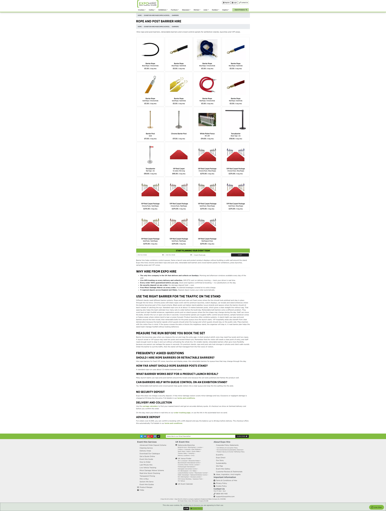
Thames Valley (182, 453)
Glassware (185, 10)
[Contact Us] (158, 436)
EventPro (219, 455)
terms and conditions (186, 398)
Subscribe (241, 436)
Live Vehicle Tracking (148, 468)
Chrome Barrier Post (179, 133)
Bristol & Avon (182, 447)
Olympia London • (196, 477)
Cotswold (187, 449)
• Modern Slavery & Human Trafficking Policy (230, 452)
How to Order (145, 462)
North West (181, 451)
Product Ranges (146, 487)
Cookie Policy (221, 486)
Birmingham (192, 447)
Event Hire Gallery (223, 469)
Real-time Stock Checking (150, 473)
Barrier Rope (150, 64)
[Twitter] (141, 436)
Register (227, 2)
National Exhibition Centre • (199, 475)
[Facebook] (145, 436)
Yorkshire (191, 453)
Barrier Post (150, 134)
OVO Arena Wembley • (185, 479)
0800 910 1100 (221, 494)
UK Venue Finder (184, 458)
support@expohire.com (225, 496)
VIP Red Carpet (179, 169)
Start (240, 255)
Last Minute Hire (146, 465)
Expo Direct (220, 458)
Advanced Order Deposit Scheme (153, 445)
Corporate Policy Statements (227, 445)
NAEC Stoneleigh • (184, 475)
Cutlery (151, 10)
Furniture (174, 10)
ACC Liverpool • (183, 461)
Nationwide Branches (186, 445)
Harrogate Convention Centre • (188, 469)
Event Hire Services (147, 442)
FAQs (142, 490)
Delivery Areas (145, 451)
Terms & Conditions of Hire (226, 480)
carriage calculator (150, 406)
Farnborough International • (187, 467)
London (199, 447)
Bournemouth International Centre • (189, 463)
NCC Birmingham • (184, 477)
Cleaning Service (146, 448)
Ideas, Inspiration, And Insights (228, 474)
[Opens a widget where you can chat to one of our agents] (376, 507)
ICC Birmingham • (183, 471)
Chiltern (180, 449)
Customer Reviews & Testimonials (229, 472)
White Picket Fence (207, 134)
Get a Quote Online (147, 456)
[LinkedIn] (155, 436)
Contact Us (219, 489)
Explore (225, 10)
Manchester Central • (201, 473)
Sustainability (221, 463)
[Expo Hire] (147, 4)
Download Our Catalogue (150, 454)
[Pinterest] (151, 436)
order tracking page (182, 413)
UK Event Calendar (185, 484)
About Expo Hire (222, 442)
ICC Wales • (193, 471)
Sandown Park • (198, 479)
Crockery (141, 10)
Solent (188, 451)
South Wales (196, 451)
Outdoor (215, 10)
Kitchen (196, 10)
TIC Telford (181, 481)
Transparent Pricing (147, 476)
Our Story (220, 460)
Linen (205, 10)
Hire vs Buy (144, 479)
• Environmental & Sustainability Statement (229, 450)
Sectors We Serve (146, 482)
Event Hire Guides (147, 484)
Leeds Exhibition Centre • (186, 473)
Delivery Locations (184, 455)
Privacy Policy (221, 483)
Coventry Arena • (183, 465)
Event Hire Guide (146, 459)
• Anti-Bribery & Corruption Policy (227, 448)
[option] (150, 50)
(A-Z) (193, 455)
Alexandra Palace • (195, 461)
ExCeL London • (194, 465)
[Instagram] (148, 436)
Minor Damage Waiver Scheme (152, 470)
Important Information (225, 477)
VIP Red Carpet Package (207, 169)
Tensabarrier (236, 134)
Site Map (219, 466)
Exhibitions (162, 10)
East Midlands (196, 449)
